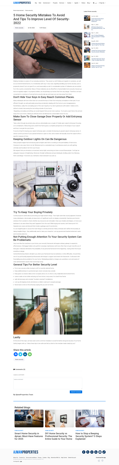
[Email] (29, 354)
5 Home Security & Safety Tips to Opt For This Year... (98, 44)
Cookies (45, 457)
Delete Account (72, 457)
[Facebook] (15, 354)
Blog (49, 457)
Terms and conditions (31, 457)
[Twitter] (20, 354)
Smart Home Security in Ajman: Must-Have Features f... (97, 20)
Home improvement (18, 10)
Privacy (40, 457)
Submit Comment (76, 392)
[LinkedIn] (25, 354)
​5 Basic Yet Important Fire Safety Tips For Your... (98, 66)
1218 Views (42, 28)
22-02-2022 (31, 28)
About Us (15, 457)
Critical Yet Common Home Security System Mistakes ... (98, 52)
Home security (29, 10)
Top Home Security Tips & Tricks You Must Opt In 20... (98, 59)
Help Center (64, 457)
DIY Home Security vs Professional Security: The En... (98, 28)
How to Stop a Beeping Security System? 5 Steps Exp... (98, 37)
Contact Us (22, 457)
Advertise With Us (55, 457)
